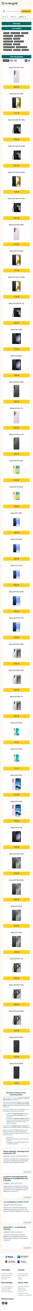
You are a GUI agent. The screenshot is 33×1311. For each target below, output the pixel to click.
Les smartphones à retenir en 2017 (16, 1202)
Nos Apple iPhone (6, 1290)
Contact (20, 1279)
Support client (21, 1288)
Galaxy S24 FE (7, 38)
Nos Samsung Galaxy (6, 1291)
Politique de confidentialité (25, 1295)
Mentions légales (22, 1290)
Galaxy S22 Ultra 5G (9, 47)
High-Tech (13, 1156)
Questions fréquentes (23, 1286)
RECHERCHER (26, 11)
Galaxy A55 (17, 50)
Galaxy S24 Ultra (8, 36)
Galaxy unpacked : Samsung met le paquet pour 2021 (16, 1152)
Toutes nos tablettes (6, 1288)
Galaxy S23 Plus (19, 41)
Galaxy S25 (25, 33)
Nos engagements (22, 1275)
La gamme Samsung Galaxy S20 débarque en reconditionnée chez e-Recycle (15, 1178)
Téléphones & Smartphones (21, 1156)
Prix (12, 60)
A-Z (15, 60)
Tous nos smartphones (7, 1286)
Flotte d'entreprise (6, 1277)
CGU (22, 1291)
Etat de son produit (6, 1275)
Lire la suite (27, 1172)
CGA (19, 1291)
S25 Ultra (6, 33)
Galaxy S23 (16, 44)
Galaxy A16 (25, 50)
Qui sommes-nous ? (23, 1273)
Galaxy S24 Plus (19, 36)
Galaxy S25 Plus (15, 33)
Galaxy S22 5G (7, 50)
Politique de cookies (23, 1293)
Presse (20, 1277)
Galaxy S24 (16, 38)
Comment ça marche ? (7, 1273)
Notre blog (4, 1279)
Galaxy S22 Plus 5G (21, 47)
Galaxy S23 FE (7, 44)
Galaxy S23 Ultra (8, 41)
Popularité (6, 60)
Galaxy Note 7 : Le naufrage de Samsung (14, 1228)
